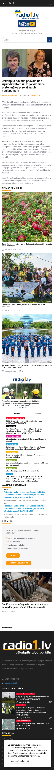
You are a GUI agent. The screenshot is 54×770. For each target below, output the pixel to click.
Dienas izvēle (11, 460)
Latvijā (9, 474)
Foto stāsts (11, 426)
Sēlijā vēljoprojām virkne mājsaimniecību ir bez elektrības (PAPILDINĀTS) (24, 422)
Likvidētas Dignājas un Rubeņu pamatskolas (23, 471)
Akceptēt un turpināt (20, 761)
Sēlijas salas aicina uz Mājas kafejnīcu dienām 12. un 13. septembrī (23, 306)
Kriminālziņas (12, 444)
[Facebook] (7, 3)
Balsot (13, 555)
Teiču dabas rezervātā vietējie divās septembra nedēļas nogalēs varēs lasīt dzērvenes (27, 245)
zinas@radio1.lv (11, 683)
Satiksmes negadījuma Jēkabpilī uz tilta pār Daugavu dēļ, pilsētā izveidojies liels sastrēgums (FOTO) (26, 448)
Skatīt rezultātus (18, 563)
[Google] (9, 3)
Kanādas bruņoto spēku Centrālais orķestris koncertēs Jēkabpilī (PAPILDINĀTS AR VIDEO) (27, 366)
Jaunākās (16, 414)
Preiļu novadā (12, 452)
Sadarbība (8, 739)
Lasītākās (37, 414)
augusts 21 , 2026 (8, 611)
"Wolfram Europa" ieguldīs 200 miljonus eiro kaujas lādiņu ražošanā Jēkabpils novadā (25, 605)
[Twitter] (3, 3)
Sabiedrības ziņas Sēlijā (15, 418)
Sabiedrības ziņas (13, 436)
